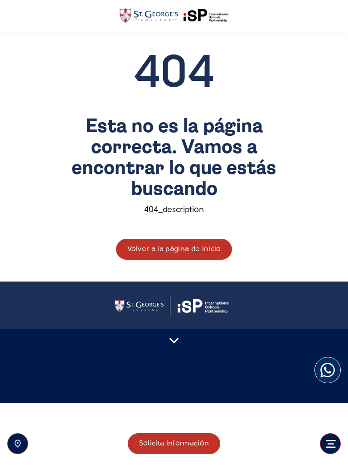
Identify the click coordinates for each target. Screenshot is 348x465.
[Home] (174, 15)
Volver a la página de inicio (174, 249)
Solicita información (174, 443)
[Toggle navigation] (330, 443)
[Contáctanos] (17, 443)
